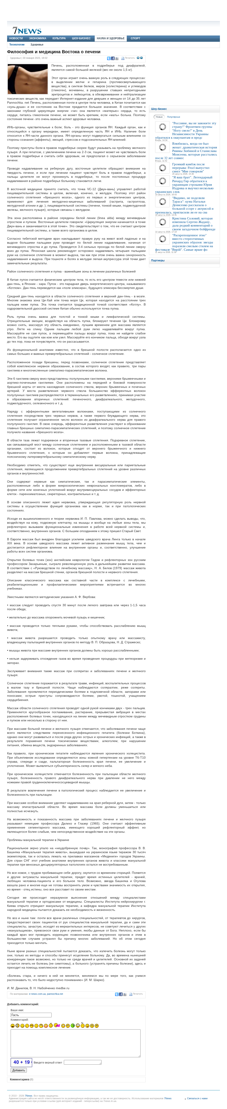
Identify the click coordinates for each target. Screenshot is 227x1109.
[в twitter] (109, 58)
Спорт (135, 38)
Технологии (16, 44)
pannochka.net (55, 994)
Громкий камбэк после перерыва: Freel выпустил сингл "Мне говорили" (190, 168)
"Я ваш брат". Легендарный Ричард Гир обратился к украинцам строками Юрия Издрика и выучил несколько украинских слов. (184, 184)
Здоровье (37, 44)
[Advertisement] (113, 10)
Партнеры (157, 260)
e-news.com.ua (37, 994)
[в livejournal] (117, 58)
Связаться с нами (197, 1098)
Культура (59, 38)
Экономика (37, 38)
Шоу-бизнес (81, 38)
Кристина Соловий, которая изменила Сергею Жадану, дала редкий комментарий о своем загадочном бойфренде (193, 223)
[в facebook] (113, 58)
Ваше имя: (17, 1010)
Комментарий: (20, 1019)
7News (28, 1095)
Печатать (130, 58)
